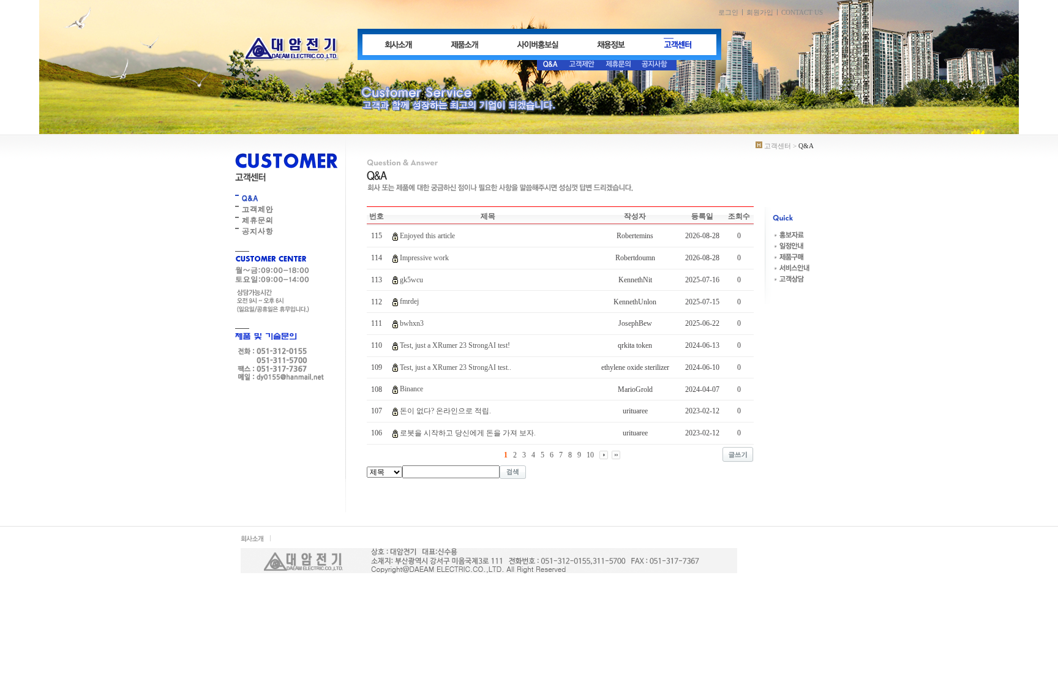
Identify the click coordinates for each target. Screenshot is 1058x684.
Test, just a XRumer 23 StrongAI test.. (455, 367)
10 (590, 455)
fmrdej (409, 301)
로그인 (728, 12)
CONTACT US (802, 12)
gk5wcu (411, 280)
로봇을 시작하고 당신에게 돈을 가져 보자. (468, 433)
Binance (411, 389)
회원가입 (759, 12)
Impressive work (424, 258)
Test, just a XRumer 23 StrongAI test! (455, 345)
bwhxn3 (412, 323)
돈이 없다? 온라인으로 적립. (445, 411)
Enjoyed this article (427, 235)
